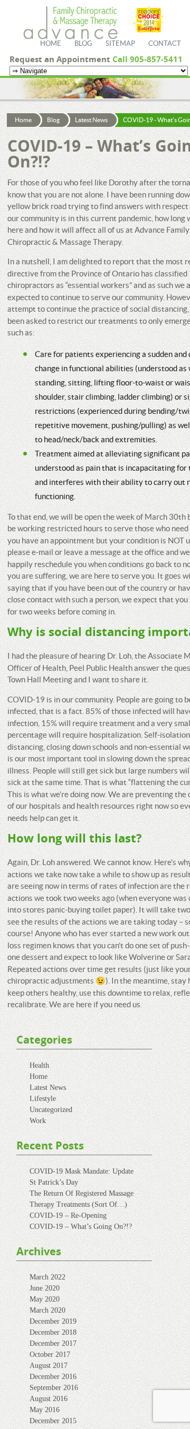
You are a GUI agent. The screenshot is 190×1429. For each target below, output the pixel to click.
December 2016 (57, 1388)
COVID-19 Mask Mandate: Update (88, 1171)
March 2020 (50, 1321)
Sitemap (120, 43)
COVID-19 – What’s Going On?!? (84, 1238)
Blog (83, 43)
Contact (164, 43)
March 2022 (50, 1288)
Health (41, 1065)
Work (39, 1121)
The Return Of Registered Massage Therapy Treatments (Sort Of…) (82, 1204)
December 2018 (57, 1343)
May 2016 (46, 1421)
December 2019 (57, 1332)
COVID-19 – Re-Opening (71, 1227)
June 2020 (47, 1299)
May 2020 (46, 1310)
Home (50, 43)
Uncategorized (55, 1110)
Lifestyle (44, 1099)
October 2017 (53, 1366)
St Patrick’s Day (56, 1182)
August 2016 (51, 1410)
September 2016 (59, 1399)
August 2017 (51, 1377)
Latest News (91, 120)
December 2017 (57, 1354)
